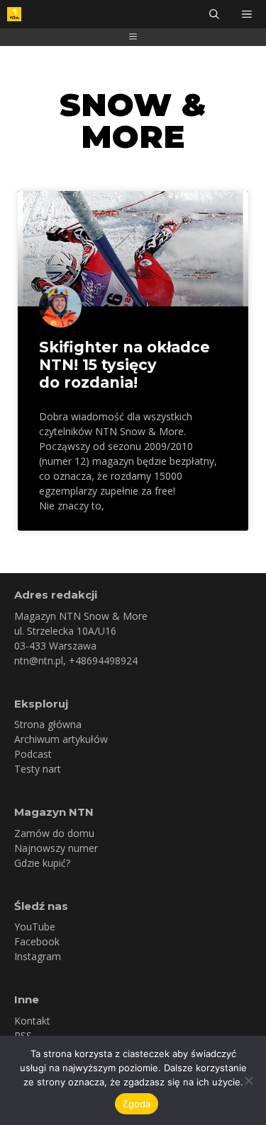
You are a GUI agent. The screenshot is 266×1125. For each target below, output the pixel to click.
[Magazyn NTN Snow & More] (14, 14)
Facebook (37, 941)
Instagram (37, 956)
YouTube (34, 926)
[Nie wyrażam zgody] (248, 1080)
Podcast (33, 754)
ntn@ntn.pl (38, 660)
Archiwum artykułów (61, 739)
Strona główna (48, 724)
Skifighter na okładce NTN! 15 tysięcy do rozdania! (124, 364)
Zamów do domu (54, 833)
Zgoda (136, 1103)
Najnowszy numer (56, 848)
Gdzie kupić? (42, 863)
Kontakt (32, 1020)
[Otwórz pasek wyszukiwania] (214, 14)
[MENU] (248, 14)
